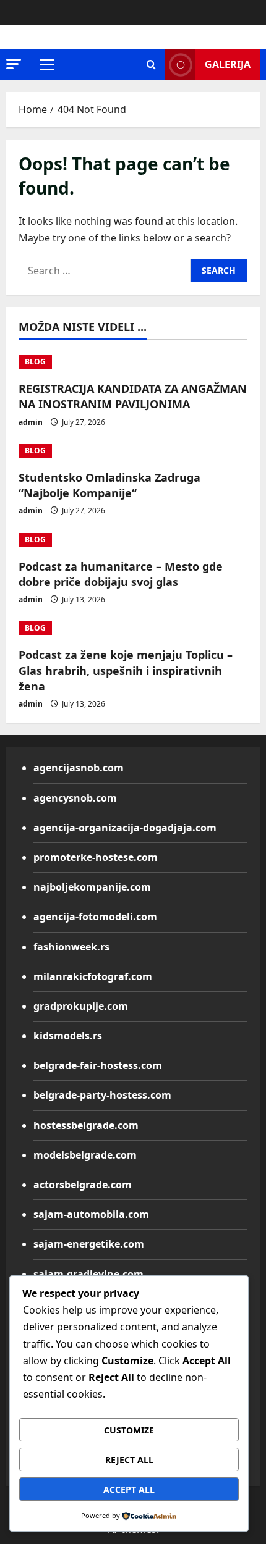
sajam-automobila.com (91, 1214)
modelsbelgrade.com (85, 1155)
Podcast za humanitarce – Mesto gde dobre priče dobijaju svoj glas (121, 574)
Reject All (129, 1460)
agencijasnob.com (78, 767)
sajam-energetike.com (88, 1244)
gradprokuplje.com (80, 1006)
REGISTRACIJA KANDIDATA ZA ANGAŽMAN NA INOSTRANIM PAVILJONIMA (133, 396)
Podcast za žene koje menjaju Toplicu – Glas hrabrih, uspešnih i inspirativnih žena (126, 670)
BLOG (35, 361)
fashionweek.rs (71, 947)
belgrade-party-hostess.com (102, 1095)
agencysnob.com (75, 798)
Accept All (129, 1489)
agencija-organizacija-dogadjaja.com (125, 827)
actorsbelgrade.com (82, 1184)
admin (31, 422)
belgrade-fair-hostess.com (97, 1065)
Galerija (228, 64)
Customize (129, 1430)
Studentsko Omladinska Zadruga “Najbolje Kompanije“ (109, 485)
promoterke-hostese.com (95, 857)
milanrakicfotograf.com (92, 976)
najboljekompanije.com (92, 887)
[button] (13, 64)
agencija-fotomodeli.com (95, 916)
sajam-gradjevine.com (88, 1274)
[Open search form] (151, 64)
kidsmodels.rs (67, 1036)
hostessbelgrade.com (86, 1125)
